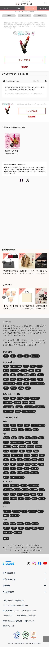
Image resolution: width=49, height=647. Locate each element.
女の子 (28, 528)
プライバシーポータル (29, 610)
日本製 (6, 464)
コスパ (26, 473)
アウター (12, 398)
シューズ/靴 (17, 402)
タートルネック (14, 485)
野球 (26, 383)
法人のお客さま (9, 579)
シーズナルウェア (40, 407)
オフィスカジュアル (16, 366)
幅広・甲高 (27, 459)
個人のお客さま (9, 572)
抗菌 (21, 429)
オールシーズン (35, 356)
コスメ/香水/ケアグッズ (28, 411)
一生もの (6, 473)
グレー (24, 511)
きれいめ (27, 498)
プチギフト (35, 523)
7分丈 (41, 459)
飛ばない (27, 438)
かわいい (40, 494)
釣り (6, 388)
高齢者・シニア (7, 532)
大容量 (36, 451)
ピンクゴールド (14, 515)
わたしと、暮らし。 (9, 548)
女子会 (20, 375)
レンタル (34, 464)
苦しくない (6, 438)
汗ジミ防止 (28, 429)
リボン (20, 494)
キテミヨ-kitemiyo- (9, 164)
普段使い (34, 498)
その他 (18, 411)
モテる (20, 468)
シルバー (40, 511)
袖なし (34, 459)
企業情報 (6, 585)
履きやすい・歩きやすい (17, 442)
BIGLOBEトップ (8, 626)
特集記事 (40, 15)
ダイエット (13, 388)
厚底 (41, 464)
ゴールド (6, 515)
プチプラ (19, 473)
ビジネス (6, 366)
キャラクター (17, 532)
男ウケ (26, 468)
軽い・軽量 (6, 455)
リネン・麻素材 (7, 489)
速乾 (27, 425)
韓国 (13, 464)
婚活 (13, 375)
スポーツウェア (28, 407)
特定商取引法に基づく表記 (26, 616)
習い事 (13, 379)
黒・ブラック (16, 511)
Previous (4, 262)
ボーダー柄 (17, 489)
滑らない (14, 438)
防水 (20, 425)
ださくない (22, 446)
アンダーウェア (7, 402)
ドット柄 (41, 489)
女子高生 (12, 523)
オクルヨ (28, 545)
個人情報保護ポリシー (11, 610)
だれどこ (21, 545)
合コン (33, 366)
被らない (35, 442)
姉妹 (21, 528)
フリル (13, 494)
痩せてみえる (7, 446)
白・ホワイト (7, 511)
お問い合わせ (7, 600)
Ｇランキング (12, 545)
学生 (41, 528)
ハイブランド (34, 468)
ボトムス (19, 398)
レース (6, 494)
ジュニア (6, 523)
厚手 (42, 455)
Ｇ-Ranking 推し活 (24, 552)
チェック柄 (25, 489)
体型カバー (20, 464)
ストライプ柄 (33, 489)
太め (22, 451)
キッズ (18, 8)
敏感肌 (28, 464)
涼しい (6, 442)
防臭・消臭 (6, 429)
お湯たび (36, 545)
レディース (30, 8)
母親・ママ (6, 528)
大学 (6, 375)
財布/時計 (32, 402)
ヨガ (19, 383)
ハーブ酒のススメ (35, 550)
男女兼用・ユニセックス (17, 477)
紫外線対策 (30, 446)
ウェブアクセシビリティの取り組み (15, 605)
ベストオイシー (22, 548)
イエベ (6, 468)
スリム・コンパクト (17, 455)
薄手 (6, 459)
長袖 (19, 459)
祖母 (14, 528)
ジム (40, 379)
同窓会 (6, 370)
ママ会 (33, 375)
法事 (27, 388)
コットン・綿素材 (34, 485)
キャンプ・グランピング (37, 383)
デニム (6, 485)
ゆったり (28, 451)
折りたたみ (34, 455)
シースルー (24, 485)
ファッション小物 (8, 407)
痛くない (15, 446)
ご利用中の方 (8, 592)
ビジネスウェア (35, 398)
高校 (38, 370)
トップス (6, 398)
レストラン (24, 370)
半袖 (13, 459)
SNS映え (6, 477)
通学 (19, 379)
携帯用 (27, 455)
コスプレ (6, 538)
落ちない (28, 442)
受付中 (9, 15)
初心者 (28, 523)
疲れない (34, 438)
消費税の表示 (20, 600)
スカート (26, 398)
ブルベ (13, 468)
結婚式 (21, 388)
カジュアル (13, 498)
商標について (29, 621)
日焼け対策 (38, 446)
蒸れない (20, 438)
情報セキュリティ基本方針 (12, 621)
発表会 (6, 379)
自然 (21, 498)
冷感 (13, 425)
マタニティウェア (8, 411)
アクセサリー (19, 407)
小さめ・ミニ (14, 451)
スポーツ (33, 379)
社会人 (34, 528)
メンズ (6, 8)
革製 (26, 494)
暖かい (41, 438)
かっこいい (42, 498)
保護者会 (26, 375)
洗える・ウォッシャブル (38, 425)
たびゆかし (24, 550)
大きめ (6, 451)
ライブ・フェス (14, 370)
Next (45, 262)
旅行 (31, 370)
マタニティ (41, 375)
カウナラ (8, 550)
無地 (33, 494)
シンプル (6, 498)
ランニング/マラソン (9, 383)
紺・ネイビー (32, 511)
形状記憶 (35, 429)
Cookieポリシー (9, 616)
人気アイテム (24, 15)
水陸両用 (14, 429)
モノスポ (32, 548)
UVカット (6, 425)
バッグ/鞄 (25, 402)
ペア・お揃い (34, 473)
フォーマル (6, 503)
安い (13, 473)
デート (39, 366)
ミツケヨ (16, 550)
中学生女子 (20, 523)
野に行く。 (40, 548)
